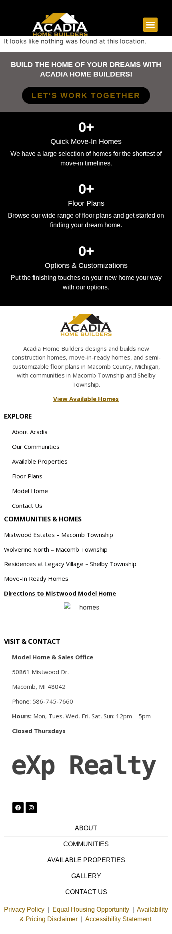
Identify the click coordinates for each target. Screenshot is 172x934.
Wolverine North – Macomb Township (56, 549)
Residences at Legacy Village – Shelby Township (70, 564)
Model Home (30, 491)
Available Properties (40, 461)
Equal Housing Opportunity (90, 909)
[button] (150, 25)
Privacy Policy (24, 909)
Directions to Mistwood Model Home (60, 593)
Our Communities (36, 446)
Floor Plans (27, 476)
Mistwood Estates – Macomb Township (58, 535)
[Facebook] (18, 807)
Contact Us (27, 505)
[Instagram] (31, 807)
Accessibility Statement (119, 919)
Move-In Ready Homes (36, 578)
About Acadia (30, 432)
